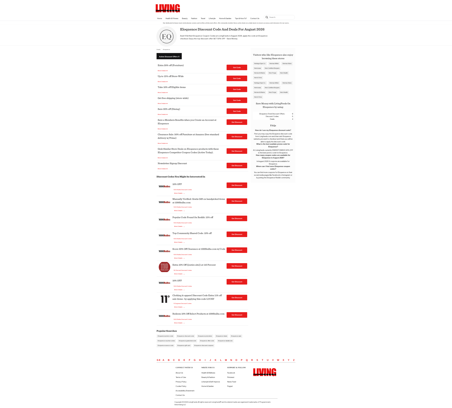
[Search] (267, 17)
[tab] (169, 56)
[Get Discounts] (164, 188)
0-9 (158, 360)
